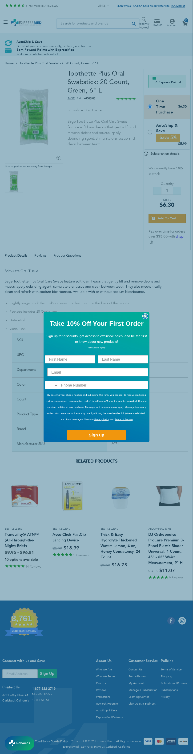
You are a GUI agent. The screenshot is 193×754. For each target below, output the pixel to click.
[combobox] (52, 385)
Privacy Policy (101, 419)
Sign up (96, 435)
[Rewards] (19, 743)
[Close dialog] (145, 316)
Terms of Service (124, 419)
